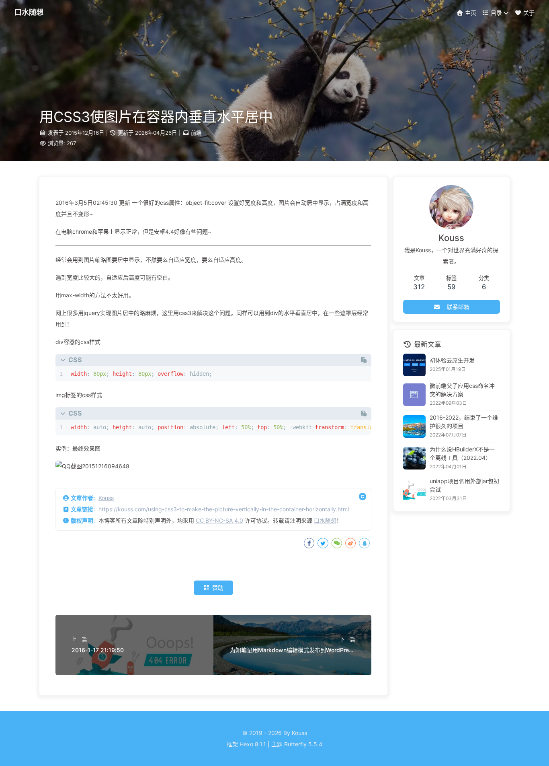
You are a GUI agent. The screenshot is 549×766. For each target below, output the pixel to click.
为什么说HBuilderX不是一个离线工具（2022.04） (462, 453)
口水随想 (325, 520)
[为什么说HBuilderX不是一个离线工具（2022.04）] (414, 458)
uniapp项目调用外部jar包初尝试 (464, 485)
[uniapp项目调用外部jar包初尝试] (414, 490)
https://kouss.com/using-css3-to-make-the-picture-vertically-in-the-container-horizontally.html (223, 509)
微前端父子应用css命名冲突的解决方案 (462, 389)
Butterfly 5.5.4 (303, 744)
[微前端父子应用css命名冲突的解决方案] (414, 394)
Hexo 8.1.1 (253, 744)
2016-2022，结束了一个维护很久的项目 (464, 421)
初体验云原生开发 (452, 360)
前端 (196, 133)
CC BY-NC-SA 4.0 (219, 520)
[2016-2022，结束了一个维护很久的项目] (414, 426)
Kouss (106, 497)
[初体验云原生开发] (414, 365)
